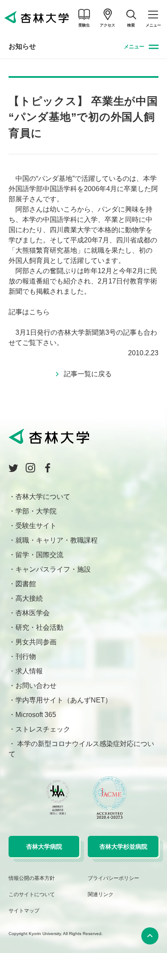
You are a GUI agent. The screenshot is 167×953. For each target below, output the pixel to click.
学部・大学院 (36, 511)
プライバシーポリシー (113, 878)
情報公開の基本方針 (32, 878)
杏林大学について (42, 496)
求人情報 (29, 671)
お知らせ (22, 46)
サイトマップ (24, 911)
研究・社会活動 (39, 627)
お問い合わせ (36, 685)
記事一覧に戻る (88, 374)
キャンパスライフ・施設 (53, 569)
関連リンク (100, 894)
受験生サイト (36, 525)
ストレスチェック (42, 729)
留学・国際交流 (39, 554)
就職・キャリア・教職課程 (56, 540)
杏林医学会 (32, 613)
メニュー (134, 47)
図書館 (25, 583)
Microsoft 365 (35, 714)
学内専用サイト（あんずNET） (63, 700)
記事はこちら (29, 312)
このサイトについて (32, 894)
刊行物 (25, 656)
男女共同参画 (36, 642)
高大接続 (29, 598)
